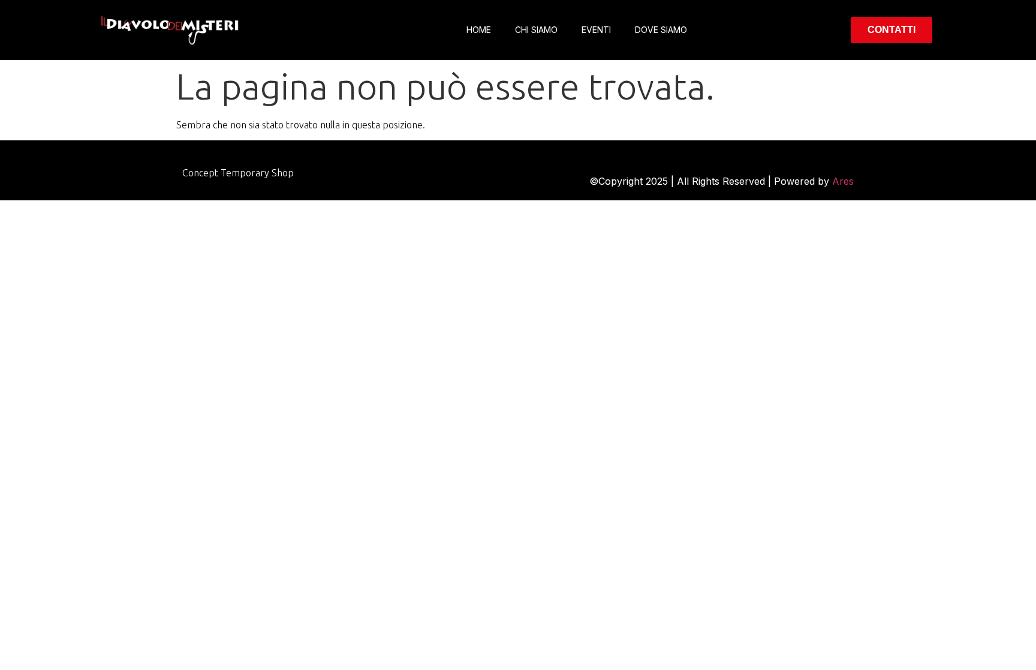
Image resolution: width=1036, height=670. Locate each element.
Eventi (596, 30)
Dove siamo (661, 30)
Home (478, 30)
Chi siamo (536, 30)
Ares (843, 181)
